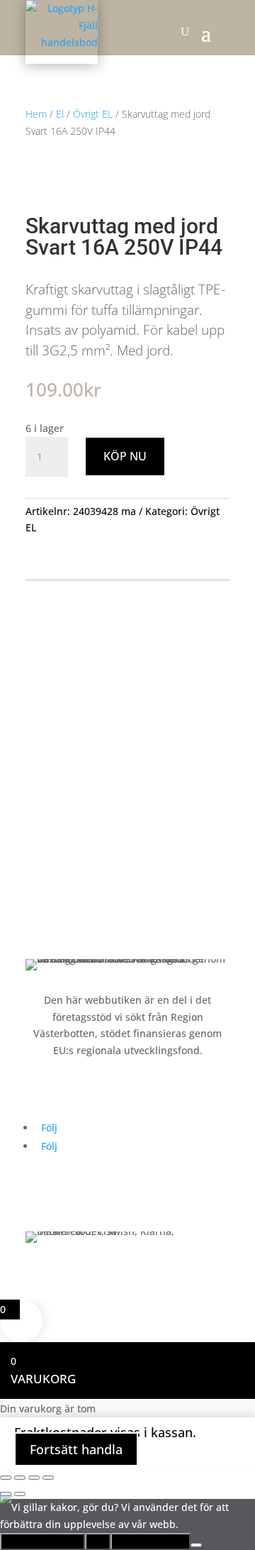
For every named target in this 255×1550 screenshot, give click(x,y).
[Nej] (196, 1545)
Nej (98, 1541)
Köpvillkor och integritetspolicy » (103, 929)
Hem (36, 114)
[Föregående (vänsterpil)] (5, 1494)
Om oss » (47, 875)
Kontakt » (48, 902)
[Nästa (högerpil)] (20, 1494)
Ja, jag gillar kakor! (42, 1541)
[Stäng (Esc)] (48, 1478)
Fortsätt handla (76, 1449)
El (60, 114)
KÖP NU (125, 456)
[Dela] (34, 1478)
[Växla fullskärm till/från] (20, 1478)
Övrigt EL (93, 114)
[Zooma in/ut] (5, 1478)
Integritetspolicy (150, 1541)
